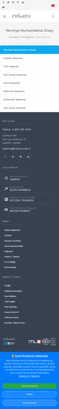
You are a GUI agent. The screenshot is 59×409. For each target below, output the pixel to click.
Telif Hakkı (10, 301)
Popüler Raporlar (13, 58)
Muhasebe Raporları (14, 99)
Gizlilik (8, 285)
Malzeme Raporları (14, 91)
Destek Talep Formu (15, 322)
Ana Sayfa (14, 37)
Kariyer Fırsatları (13, 240)
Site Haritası (11, 306)
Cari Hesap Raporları (15, 74)
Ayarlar (29, 394)
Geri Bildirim (10, 296)
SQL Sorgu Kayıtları (14, 107)
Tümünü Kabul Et (30, 386)
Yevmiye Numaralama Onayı (19, 49)
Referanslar (10, 267)
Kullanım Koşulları (13, 290)
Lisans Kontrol (12, 312)
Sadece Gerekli (29, 402)
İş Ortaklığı (10, 261)
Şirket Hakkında (12, 230)
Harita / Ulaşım (12, 256)
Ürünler (8, 235)
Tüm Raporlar (27, 37)
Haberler (9, 251)
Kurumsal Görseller (14, 246)
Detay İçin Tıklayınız (29, 375)
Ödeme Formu (12, 317)
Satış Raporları (11, 82)
